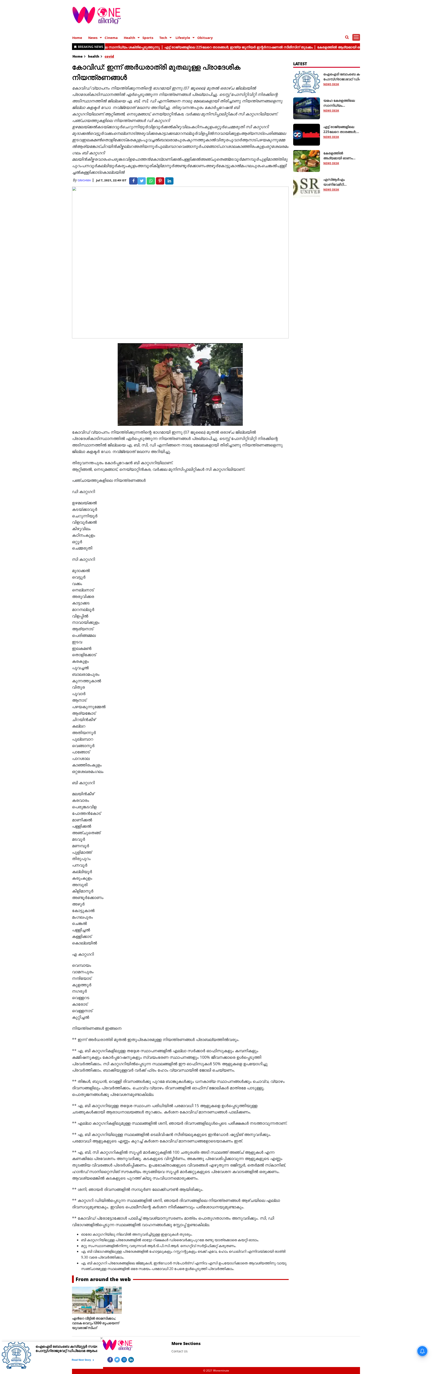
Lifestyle (183, 37)
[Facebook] (110, 1359)
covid (109, 56)
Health (129, 37)
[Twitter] (117, 1359)
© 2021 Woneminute (216, 1370)
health (93, 56)
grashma (84, 180)
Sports (147, 37)
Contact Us (179, 1351)
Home (77, 37)
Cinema (111, 37)
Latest (300, 63)
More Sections (186, 1343)
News (92, 37)
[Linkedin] (131, 1359)
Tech (163, 37)
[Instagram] (124, 1359)
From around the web (103, 1279)
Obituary (205, 37)
